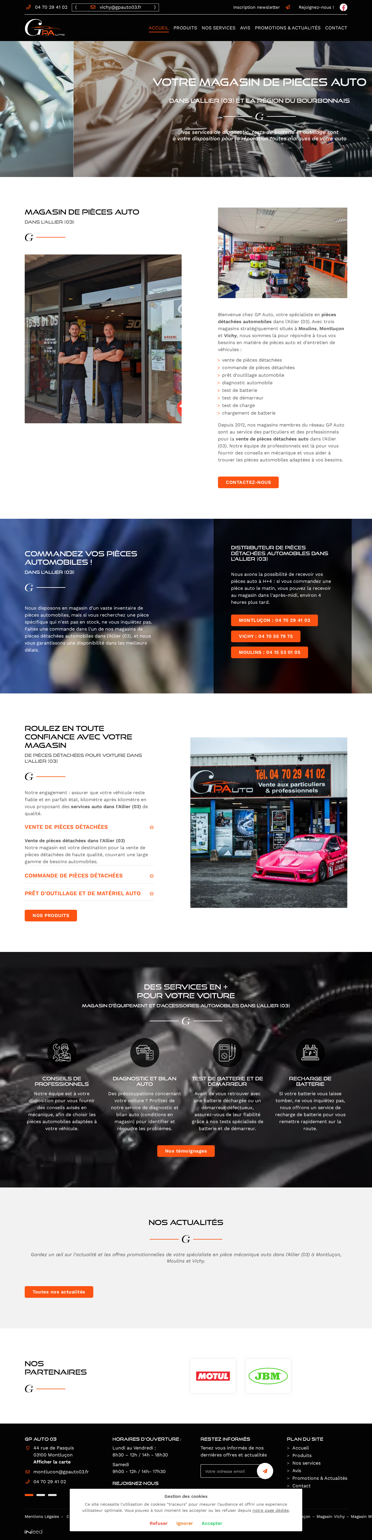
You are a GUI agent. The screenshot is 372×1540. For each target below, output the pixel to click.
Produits (185, 28)
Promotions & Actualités (288, 28)
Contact (336, 28)
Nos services (218, 28)
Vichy (230, 335)
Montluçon (331, 328)
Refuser (159, 1523)
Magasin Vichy (330, 1516)
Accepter (212, 1523)
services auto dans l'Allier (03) (106, 806)
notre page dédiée (271, 1510)
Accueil (159, 28)
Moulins (307, 328)
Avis (245, 28)
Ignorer (184, 1523)
